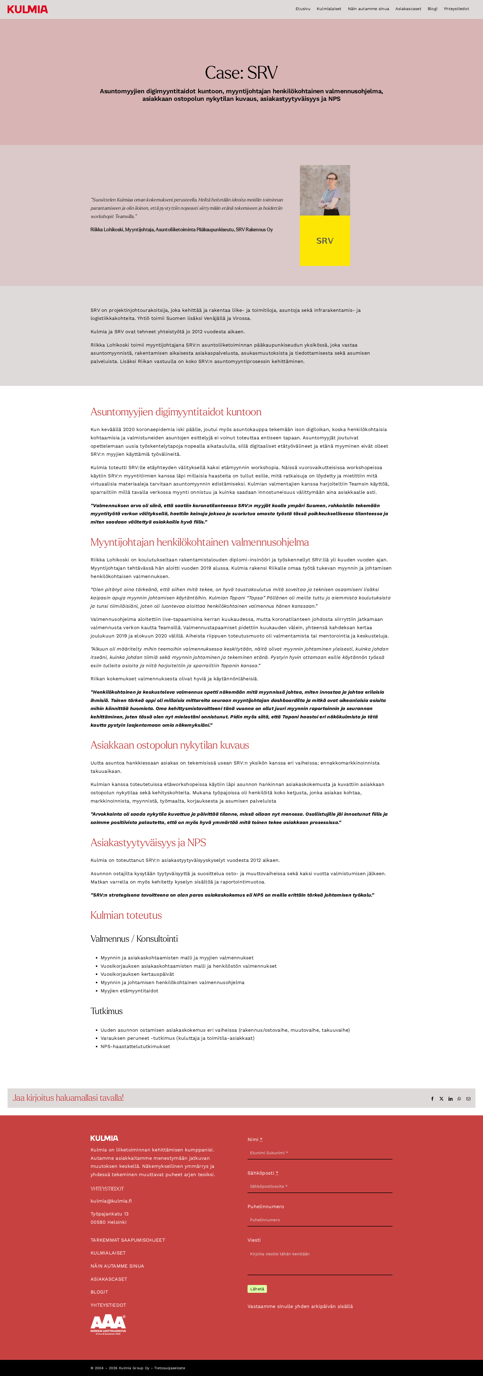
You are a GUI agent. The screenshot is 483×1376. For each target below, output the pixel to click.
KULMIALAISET (108, 1253)
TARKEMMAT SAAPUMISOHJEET (128, 1240)
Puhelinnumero (266, 1206)
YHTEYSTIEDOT (108, 1305)
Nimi (255, 1139)
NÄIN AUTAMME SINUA (117, 1266)
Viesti (254, 1240)
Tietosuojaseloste (169, 1368)
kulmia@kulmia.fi (111, 1201)
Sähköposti (263, 1173)
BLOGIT (99, 1292)
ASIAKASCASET (109, 1279)
